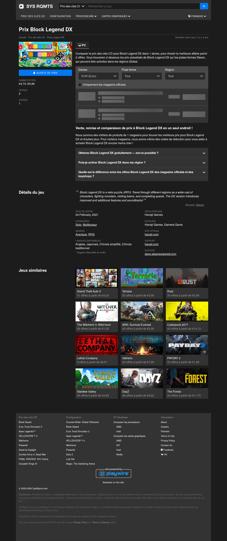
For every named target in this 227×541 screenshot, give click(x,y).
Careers (165, 426)
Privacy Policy (168, 440)
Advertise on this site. (113, 482)
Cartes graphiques (115, 16)
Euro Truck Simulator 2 (30, 426)
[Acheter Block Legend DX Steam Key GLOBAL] (142, 97)
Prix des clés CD (33, 16)
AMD (118, 426)
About (164, 422)
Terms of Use (167, 436)
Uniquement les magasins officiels (104, 84)
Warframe (24, 440)
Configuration (60, 16)
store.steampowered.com (160, 254)
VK (165, 454)
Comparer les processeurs (127, 422)
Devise (82, 70)
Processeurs (85, 16)
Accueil (36, 6)
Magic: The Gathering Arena (80, 463)
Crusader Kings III (28, 463)
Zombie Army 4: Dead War (32, 454)
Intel (118, 431)
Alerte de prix (47, 72)
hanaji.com (152, 234)
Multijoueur (90, 225)
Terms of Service (100, 522)
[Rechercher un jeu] (204, 6)
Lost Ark (70, 459)
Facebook (168, 449)
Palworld (23, 445)
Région (169, 70)
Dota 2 (69, 454)
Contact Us (166, 445)
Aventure (81, 234)
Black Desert (25, 422)
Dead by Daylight (27, 449)
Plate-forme (129, 70)
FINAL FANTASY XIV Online (33, 459)
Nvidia (119, 454)
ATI (118, 445)
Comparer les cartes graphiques (129, 436)
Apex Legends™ (27, 431)
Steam (200, 205)
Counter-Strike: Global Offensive (82, 422)
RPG (91, 234)
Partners (165, 431)
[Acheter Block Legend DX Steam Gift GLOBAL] (142, 114)
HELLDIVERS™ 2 (28, 436)
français (197, 16)
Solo (78, 225)
